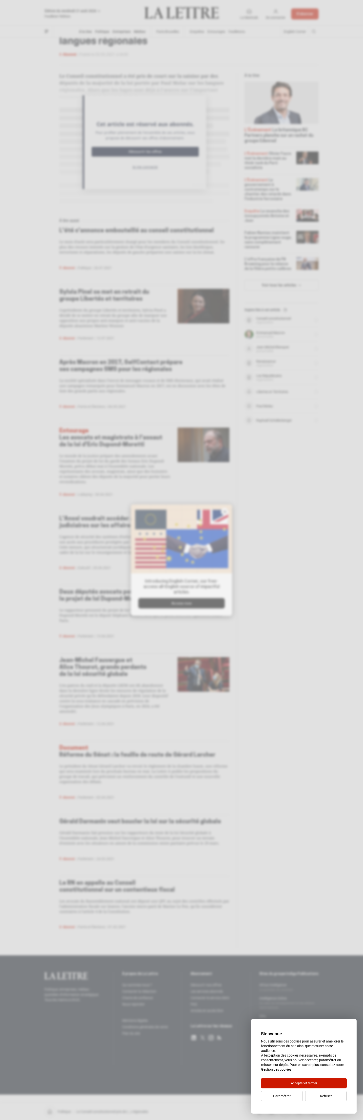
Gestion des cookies (276, 1069)
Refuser (326, 1096)
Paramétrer (282, 1096)
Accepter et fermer (304, 1083)
